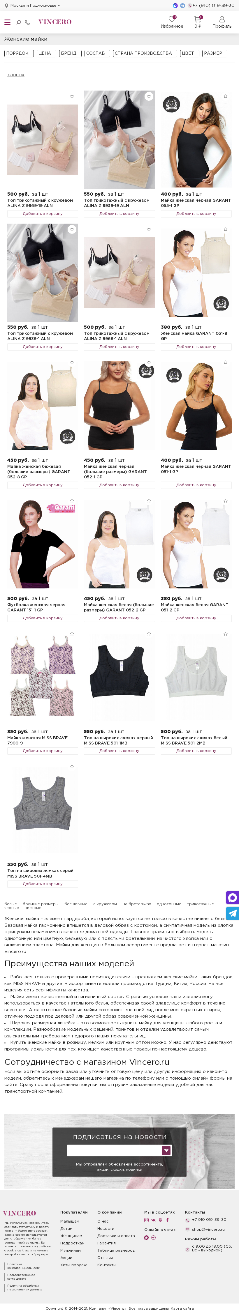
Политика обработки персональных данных (24, 1288)
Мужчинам (70, 1250)
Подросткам (72, 1243)
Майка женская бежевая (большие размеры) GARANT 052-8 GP (38, 472)
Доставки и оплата (116, 1236)
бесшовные (75, 904)
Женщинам (71, 1236)
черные (11, 908)
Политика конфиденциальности (23, 1266)
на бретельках (137, 904)
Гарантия (106, 1243)
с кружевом (105, 904)
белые (10, 904)
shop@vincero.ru (208, 1229)
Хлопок (15, 75)
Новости (105, 1228)
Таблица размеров (116, 1250)
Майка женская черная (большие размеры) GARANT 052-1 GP (115, 472)
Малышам (69, 1221)
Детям (66, 1228)
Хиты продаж (73, 1265)
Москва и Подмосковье (33, 5)
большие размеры (41, 904)
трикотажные (200, 904)
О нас (103, 1221)
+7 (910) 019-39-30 (213, 6)
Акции (66, 1258)
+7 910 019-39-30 (209, 1219)
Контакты (106, 1265)
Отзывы (105, 1258)
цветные (33, 908)
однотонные (169, 904)
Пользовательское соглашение (21, 1277)
